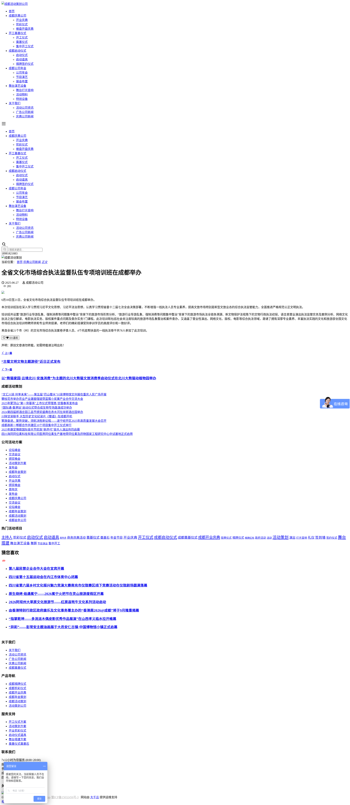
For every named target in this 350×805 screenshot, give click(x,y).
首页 (12, 11)
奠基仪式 (22, 41)
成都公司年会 (17, 68)
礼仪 (311, 537)
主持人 (6, 537)
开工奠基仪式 (17, 33)
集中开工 (54, 543)
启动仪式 (22, 55)
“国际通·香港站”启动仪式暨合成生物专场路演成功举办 (36, 407)
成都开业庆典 (209, 537)
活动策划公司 (17, 705)
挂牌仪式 (226, 537)
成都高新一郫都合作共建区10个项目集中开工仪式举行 (36, 425)
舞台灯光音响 (25, 90)
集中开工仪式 (25, 46)
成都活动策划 (17, 515)
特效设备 (22, 98)
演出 (292, 537)
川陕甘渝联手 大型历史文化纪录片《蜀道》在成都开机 (36, 416)
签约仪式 (331, 537)
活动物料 (22, 94)
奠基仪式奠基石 (19, 743)
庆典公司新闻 (25, 116)
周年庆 (13, 489)
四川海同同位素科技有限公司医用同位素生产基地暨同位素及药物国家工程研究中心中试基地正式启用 (67, 433)
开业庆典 (22, 20)
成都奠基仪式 (187, 537)
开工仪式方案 (17, 721)
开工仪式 (22, 37)
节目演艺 (22, 77)
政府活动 (260, 537)
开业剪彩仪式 (17, 730)
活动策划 (281, 537)
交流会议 (14, 454)
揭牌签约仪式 (25, 63)
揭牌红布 (249, 538)
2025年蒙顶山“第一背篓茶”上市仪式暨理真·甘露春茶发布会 (39, 403)
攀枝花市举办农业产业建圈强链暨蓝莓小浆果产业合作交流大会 (42, 398)
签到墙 (320, 537)
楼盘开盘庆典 (25, 28)
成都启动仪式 (17, 50)
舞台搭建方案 (17, 739)
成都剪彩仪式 (17, 688)
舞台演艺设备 (17, 85)
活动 (269, 537)
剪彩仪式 (22, 24)
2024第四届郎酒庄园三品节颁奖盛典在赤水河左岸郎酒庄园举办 (42, 412)
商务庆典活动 (76, 537)
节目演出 (43, 543)
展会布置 (22, 81)
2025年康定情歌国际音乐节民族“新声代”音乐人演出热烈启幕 (40, 429)
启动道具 (22, 59)
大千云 (94, 797)
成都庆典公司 (17, 15)
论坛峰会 (14, 450)
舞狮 (34, 543)
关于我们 (14, 103)
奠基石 (105, 537)
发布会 (13, 467)
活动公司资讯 (25, 107)
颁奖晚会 (14, 458)
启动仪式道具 (17, 735)
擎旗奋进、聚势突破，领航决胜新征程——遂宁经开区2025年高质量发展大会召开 (53, 420)
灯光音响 (301, 537)
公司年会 (22, 72)
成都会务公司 (17, 520)
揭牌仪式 (238, 537)
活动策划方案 (17, 463)
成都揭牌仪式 (17, 683)
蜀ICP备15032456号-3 (65, 797)
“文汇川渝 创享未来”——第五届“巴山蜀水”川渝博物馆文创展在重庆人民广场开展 (53, 394)
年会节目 (116, 537)
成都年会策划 (17, 471)
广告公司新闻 (25, 112)
